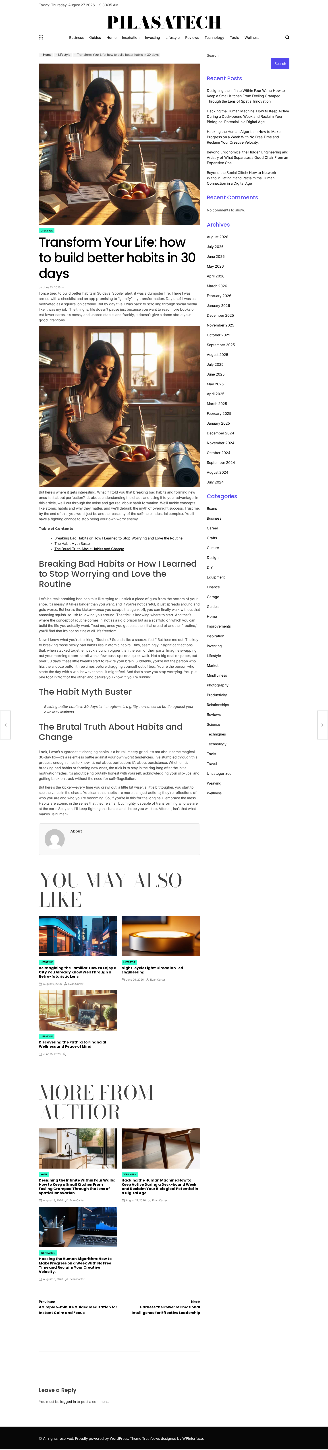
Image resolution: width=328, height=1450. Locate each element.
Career (212, 528)
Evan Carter (75, 983)
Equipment (216, 577)
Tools (234, 37)
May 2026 (215, 266)
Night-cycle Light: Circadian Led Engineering (152, 970)
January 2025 (218, 423)
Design (212, 557)
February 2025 (219, 413)
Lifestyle (173, 37)
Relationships (218, 704)
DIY (210, 567)
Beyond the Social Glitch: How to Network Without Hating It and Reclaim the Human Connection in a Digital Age (241, 178)
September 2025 (221, 345)
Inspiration (130, 37)
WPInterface (192, 1438)
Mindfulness (217, 675)
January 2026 (218, 305)
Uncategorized (219, 773)
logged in (68, 1401)
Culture (213, 547)
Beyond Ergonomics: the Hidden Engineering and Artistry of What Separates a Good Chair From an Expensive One (247, 157)
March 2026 (217, 286)
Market (212, 665)
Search (212, 55)
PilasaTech (164, 22)
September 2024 (221, 462)
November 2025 (220, 325)
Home (111, 37)
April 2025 (215, 394)
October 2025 (218, 335)
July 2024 (215, 482)
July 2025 (215, 364)
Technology (214, 37)
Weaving (214, 783)
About (76, 831)
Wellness (252, 37)
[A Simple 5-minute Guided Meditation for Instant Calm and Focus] (5, 725)
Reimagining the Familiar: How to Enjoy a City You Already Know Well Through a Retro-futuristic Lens (77, 972)
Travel (212, 763)
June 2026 (216, 256)
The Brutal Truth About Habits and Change (89, 549)
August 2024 (217, 472)
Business (76, 37)
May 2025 (215, 384)
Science (213, 724)
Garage (213, 597)
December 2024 (220, 433)
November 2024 (220, 443)
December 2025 (220, 315)
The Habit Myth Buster (72, 543)
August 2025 (217, 354)
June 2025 (215, 374)
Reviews (192, 37)
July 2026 (215, 246)
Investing (152, 37)
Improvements (219, 626)
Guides (95, 37)
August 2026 (217, 237)
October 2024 (218, 452)
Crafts (212, 538)
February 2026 (219, 295)
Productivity (217, 695)
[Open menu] (41, 37)
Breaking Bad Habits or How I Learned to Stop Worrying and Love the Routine (118, 538)
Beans (212, 508)
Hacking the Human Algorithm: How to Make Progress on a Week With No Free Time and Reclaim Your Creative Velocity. (75, 1265)
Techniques (216, 734)
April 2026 (215, 276)
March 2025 (217, 403)
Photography (217, 685)
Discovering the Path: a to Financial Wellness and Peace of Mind (72, 1044)
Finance (213, 587)
